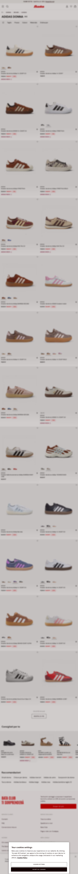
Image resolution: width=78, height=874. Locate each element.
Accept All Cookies (39, 869)
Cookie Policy (22, 858)
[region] (39, 858)
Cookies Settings (39, 864)
